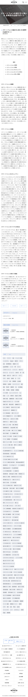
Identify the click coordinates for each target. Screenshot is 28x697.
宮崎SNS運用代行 (6, 427)
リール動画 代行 (16, 470)
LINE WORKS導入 (8, 363)
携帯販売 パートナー (13, 603)
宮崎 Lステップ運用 (6, 476)
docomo (8, 378)
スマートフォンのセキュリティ (14, 69)
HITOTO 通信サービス (11, 592)
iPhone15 (7, 387)
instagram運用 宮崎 (14, 427)
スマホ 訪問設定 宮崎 (16, 598)
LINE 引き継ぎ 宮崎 (15, 520)
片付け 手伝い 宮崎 (6, 580)
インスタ (11, 366)
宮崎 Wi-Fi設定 (6, 433)
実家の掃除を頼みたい (7, 583)
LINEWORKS (14, 381)
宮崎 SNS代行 (5, 465)
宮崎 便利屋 (5, 577)
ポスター (19, 366)
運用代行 (16, 361)
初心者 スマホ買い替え (7, 537)
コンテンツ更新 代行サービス (8, 456)
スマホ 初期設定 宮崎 (7, 554)
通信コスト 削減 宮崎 (7, 598)
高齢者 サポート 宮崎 (7, 586)
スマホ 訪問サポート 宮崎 (7, 491)
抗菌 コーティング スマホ (18, 569)
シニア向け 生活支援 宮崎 (17, 583)
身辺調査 (12, 389)
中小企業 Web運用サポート (7, 450)
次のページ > (23, 305)
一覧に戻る (14, 305)
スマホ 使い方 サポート (18, 494)
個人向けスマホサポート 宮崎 (8, 560)
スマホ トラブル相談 (17, 525)
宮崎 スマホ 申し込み (7, 551)
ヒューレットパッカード (13, 392)
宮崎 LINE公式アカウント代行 (16, 476)
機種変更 (12, 387)
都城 (22, 384)
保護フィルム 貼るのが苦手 (8, 575)
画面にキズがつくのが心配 (19, 575)
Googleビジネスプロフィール (8, 401)
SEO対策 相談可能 (6, 453)
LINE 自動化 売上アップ (7, 479)
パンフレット (15, 369)
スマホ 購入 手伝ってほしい (8, 494)
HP (20, 372)
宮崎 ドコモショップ (17, 499)
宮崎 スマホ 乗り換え (16, 537)
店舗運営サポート (18, 404)
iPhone (14, 606)
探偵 (4, 389)
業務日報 (4, 384)
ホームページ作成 (19, 358)
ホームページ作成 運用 (9, 318)
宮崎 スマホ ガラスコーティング (8, 563)
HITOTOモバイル (19, 589)
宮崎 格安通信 (5, 589)
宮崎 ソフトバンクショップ (8, 502)
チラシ (4, 358)
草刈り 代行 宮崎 (19, 577)
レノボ (8, 395)
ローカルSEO (17, 401)
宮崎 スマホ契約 (12, 589)
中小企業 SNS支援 (15, 468)
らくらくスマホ (6, 609)
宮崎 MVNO (5, 592)
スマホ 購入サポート (6, 520)
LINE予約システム (6, 418)
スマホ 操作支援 (16, 511)
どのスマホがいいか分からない (8, 557)
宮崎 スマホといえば (7, 517)
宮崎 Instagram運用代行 (20, 462)
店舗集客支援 (11, 398)
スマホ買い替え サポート (7, 534)
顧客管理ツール (14, 410)
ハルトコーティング (16, 384)
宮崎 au (16, 502)
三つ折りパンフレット (7, 369)
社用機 (4, 375)
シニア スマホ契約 (19, 557)
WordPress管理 (13, 453)
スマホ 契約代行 (15, 551)
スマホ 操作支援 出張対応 (7, 499)
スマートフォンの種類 (12, 65)
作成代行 (17, 372)
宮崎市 (20, 603)
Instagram (11, 361)
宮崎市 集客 (5, 398)
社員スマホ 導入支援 (16, 595)
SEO (23, 372)
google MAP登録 (5, 366)
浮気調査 (7, 389)
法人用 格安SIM (19, 592)
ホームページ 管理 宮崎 (8, 444)
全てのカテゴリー (7, 316)
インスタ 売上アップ (12, 465)
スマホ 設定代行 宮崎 (7, 496)
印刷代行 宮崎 (5, 488)
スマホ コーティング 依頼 (7, 572)
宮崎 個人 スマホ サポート (7, 525)
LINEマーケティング (15, 413)
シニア (11, 609)
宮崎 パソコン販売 (6, 430)
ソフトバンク (5, 381)
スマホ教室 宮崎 (15, 601)
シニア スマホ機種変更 (17, 534)
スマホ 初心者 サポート (7, 511)
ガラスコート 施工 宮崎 (18, 572)
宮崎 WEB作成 (15, 424)
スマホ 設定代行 (15, 517)
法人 (16, 387)
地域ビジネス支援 (19, 398)
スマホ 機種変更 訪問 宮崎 (16, 528)
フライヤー (9, 358)
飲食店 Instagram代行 (6, 468)
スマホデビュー (17, 609)
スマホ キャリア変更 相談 (16, 543)
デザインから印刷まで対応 (8, 485)
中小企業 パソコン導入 (17, 436)
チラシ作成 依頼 (13, 482)
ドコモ (19, 378)
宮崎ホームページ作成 (7, 424)
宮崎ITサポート (5, 421)
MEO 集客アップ (21, 473)
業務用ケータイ (15, 363)
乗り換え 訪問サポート (7, 546)
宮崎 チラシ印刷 (6, 482)
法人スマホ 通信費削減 (7, 595)
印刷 (13, 358)
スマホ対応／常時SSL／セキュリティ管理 (10, 459)
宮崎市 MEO (5, 404)
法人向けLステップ (6, 410)
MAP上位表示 (11, 404)
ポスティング (5, 372)
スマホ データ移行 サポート (8, 523)
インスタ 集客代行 (21, 465)
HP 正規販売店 (14, 439)
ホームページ (11, 372)
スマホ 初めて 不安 (15, 554)
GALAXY (22, 609)
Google (4, 612)
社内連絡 (19, 381)
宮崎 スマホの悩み (16, 514)
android (18, 606)
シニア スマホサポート (16, 496)
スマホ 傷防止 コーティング (8, 569)
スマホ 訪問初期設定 (7, 508)
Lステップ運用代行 (6, 407)
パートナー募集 (6, 603)
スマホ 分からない (17, 491)
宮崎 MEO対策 (5, 473)
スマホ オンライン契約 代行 (19, 523)
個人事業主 (20, 387)
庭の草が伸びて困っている (16, 580)
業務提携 (21, 601)
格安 (8, 606)
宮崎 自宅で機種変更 (7, 514)
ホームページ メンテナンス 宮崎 (8, 447)
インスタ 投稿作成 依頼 (7, 470)
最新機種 (8, 612)
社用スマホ (9, 375)
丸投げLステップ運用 (14, 418)
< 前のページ (4, 305)
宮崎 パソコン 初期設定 (16, 430)
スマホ (4, 606)
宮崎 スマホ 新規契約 (16, 549)
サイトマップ (21, 685)
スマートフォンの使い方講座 (13, 74)
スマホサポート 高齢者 (7, 601)
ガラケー (20, 375)
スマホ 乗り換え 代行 (7, 543)
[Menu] (25, 2)
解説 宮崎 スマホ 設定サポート (18, 508)
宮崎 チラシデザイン (16, 479)
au (15, 378)
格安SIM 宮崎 (14, 586)
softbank (12, 378)
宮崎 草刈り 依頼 (12, 577)
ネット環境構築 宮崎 (14, 433)
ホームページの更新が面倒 (18, 450)
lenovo (4, 395)
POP (15, 366)
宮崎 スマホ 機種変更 (7, 528)
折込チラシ (21, 369)
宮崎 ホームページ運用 (7, 442)
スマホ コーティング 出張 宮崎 (8, 566)
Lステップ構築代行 (17, 415)
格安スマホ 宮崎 (21, 586)
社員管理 (9, 384)
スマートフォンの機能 (12, 67)
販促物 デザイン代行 (17, 485)
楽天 (10, 381)
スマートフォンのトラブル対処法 (14, 72)
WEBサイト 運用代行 (18, 444)
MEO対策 (12, 395)
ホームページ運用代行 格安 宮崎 (8, 462)
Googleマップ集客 (18, 395)
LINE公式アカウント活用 (15, 407)
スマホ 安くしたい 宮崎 (7, 549)
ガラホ (4, 378)
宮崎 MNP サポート (6, 540)
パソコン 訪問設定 (6, 439)
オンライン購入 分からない (8, 505)
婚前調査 (17, 389)
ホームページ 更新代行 (17, 442)
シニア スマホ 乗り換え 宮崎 (18, 546)
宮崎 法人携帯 (12, 488)
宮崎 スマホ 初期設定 (19, 488)
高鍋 (4, 387)
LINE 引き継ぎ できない (17, 531)
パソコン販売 (5, 392)
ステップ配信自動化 (6, 413)
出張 (11, 606)
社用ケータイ (15, 375)
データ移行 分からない (7, 531)
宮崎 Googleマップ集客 (13, 473)
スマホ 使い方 (17, 505)
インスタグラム (6, 361)
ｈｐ (20, 392)
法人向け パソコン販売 (7, 436)
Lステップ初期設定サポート (8, 415)
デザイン (21, 361)
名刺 (4, 363)
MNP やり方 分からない (15, 540)
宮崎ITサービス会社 (13, 421)
